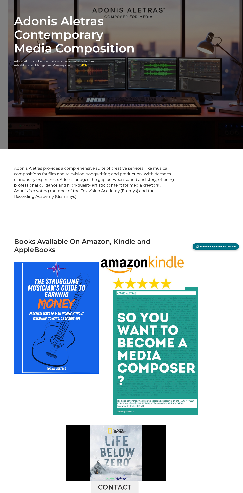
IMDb (83, 65)
